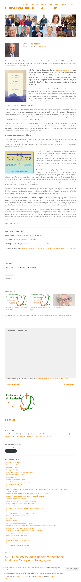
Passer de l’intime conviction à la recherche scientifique (21, 501)
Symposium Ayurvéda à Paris (14, 538)
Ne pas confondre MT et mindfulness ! (17, 535)
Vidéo (48, 436)
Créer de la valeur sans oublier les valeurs (18, 482)
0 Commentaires (41, 46)
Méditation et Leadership (13, 462)
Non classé (20, 436)
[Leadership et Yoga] (64, 300)
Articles (43, 4)
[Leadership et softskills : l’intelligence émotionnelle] (16, 300)
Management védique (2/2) (14, 484)
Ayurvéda (15, 434)
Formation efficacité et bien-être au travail (18, 516)
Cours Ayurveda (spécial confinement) (17, 506)
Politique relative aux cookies (55, 573)
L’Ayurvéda (9, 518)
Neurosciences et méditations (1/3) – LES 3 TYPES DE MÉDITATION (25, 496)
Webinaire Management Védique (15, 479)
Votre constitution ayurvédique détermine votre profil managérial (24, 530)
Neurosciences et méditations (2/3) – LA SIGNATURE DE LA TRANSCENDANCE (27, 493)
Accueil (25, 4)
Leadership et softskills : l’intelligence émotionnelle (20, 472)
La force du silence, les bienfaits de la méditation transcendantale (44, 248)
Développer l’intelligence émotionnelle (17, 470)
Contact (72, 4)
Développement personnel (44, 315)
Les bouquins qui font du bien (24, 235)
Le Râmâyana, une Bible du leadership (17, 533)
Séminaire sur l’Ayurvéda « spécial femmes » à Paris (20, 513)
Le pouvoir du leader (12, 543)
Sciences (29, 436)
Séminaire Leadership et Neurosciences (17, 545)
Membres (63, 4)
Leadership (19, 315)
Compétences (35, 434)
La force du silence (11, 520)
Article (13, 315)
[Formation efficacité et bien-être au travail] (40, 300)
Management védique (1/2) (14, 487)
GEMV (56, 4)
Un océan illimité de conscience (15, 465)
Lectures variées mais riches (22, 239)
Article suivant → (70, 384)
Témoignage (25, 315)
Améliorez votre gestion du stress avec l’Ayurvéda (20, 528)
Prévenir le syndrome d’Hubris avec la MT (18, 540)
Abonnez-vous (11, 451)
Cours (51, 4)
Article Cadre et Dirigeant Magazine (16, 498)
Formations (34, 4)
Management (8, 436)
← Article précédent (12, 384)
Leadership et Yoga (59, 307)
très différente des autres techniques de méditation (52, 110)
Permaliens (69, 315)
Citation (25, 434)
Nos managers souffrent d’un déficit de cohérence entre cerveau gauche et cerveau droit (31, 525)
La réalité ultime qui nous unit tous (16, 511)
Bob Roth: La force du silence (31, 244)
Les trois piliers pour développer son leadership (20, 523)
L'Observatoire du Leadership (31, 8)
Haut (6, 578)
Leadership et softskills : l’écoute (15, 474)
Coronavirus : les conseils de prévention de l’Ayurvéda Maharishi (24, 508)
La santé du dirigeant (12, 467)
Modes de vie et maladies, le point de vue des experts (21, 503)
